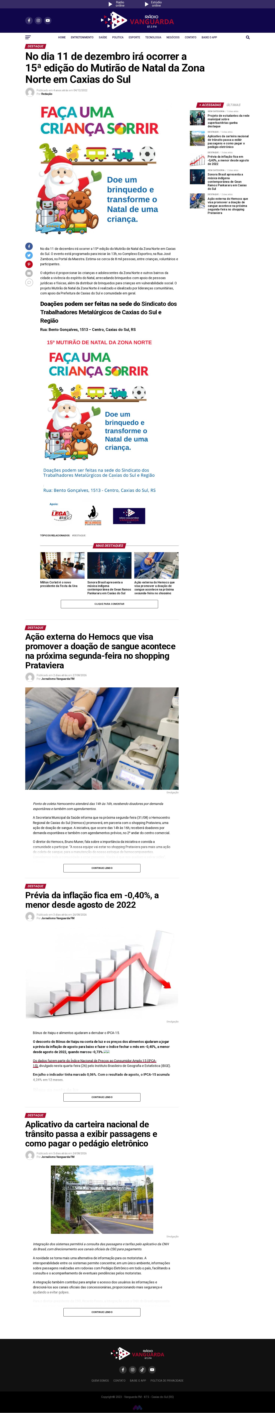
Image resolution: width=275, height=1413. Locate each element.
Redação (46, 93)
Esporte (134, 37)
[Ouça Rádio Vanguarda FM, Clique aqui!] (119, 7)
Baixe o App (138, 1380)
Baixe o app (209, 37)
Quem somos (100, 1380)
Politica (117, 37)
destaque (79, 535)
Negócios (173, 37)
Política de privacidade (167, 1380)
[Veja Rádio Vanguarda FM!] (155, 7)
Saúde (103, 37)
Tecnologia (153, 37)
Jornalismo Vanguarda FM (57, 678)
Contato (190, 37)
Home (62, 37)
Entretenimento (82, 37)
